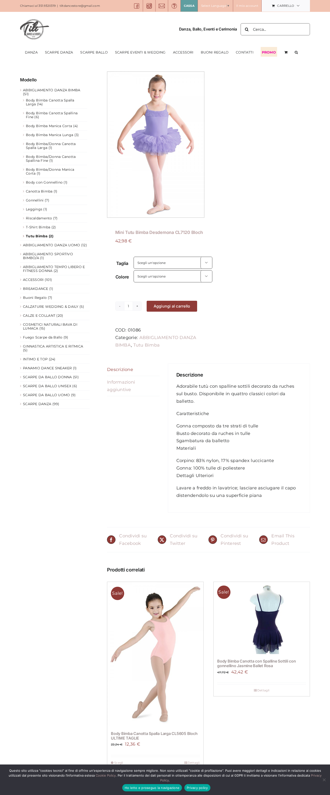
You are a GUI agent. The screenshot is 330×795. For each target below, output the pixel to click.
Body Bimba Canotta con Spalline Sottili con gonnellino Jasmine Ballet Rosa (256, 663)
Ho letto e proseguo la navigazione (152, 788)
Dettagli (194, 762)
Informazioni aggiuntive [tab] (121, 385)
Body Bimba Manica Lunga (49, 135)
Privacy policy (197, 788)
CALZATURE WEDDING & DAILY (51, 306)
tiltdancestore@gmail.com (80, 6)
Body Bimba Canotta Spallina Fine (52, 115)
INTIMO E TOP (35, 359)
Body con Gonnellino (44, 182)
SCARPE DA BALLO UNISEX (47, 386)
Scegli (118, 762)
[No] (324, 779)
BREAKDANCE (35, 288)
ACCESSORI (33, 280)
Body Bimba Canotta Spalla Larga (50, 102)
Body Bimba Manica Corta (49, 126)
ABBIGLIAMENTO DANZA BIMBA (51, 90)
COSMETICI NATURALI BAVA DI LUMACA (50, 326)
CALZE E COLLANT (39, 315)
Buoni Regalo (35, 297)
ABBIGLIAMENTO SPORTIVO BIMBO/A (48, 256)
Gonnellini (35, 200)
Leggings (34, 209)
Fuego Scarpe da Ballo (43, 337)
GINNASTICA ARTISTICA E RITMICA (53, 346)
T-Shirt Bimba (38, 227)
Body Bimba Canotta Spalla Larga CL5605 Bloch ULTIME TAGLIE (154, 736)
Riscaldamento (39, 218)
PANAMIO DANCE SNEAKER (47, 368)
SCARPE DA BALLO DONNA (47, 377)
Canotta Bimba (39, 191)
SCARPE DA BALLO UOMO (46, 395)
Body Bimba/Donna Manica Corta (50, 171)
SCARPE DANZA (37, 404)
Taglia (122, 263)
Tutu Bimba (146, 345)
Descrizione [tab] (120, 369)
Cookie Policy (106, 775)
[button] (296, 52)
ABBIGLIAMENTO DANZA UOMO (51, 245)
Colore (122, 276)
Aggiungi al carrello (172, 306)
